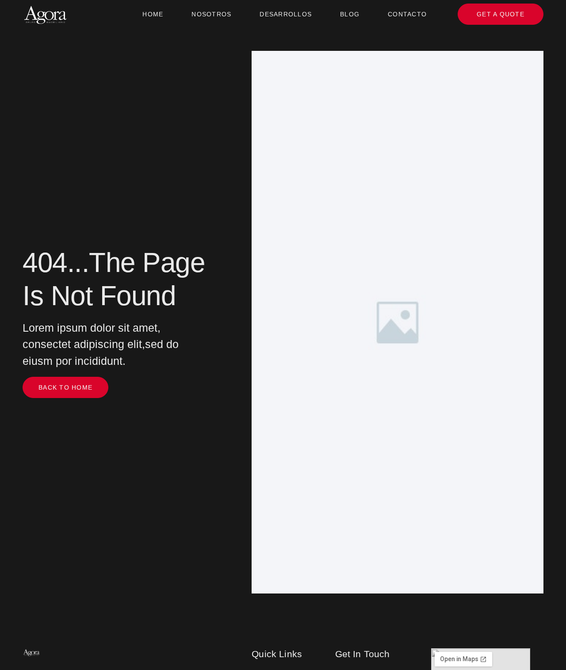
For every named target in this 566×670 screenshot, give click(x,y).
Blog (349, 14)
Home (152, 14)
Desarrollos (286, 14)
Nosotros (211, 14)
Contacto (407, 14)
